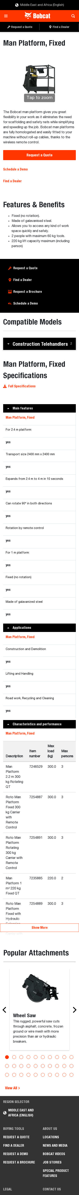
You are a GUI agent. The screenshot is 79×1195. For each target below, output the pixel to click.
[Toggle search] (72, 16)
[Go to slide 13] (21, 1066)
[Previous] (5, 1010)
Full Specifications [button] (22, 386)
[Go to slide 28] (57, 1075)
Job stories (52, 1162)
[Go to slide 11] (7, 1066)
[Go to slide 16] (43, 1066)
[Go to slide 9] (64, 1057)
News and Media (55, 1146)
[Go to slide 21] (7, 1075)
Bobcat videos (54, 1154)
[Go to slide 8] (57, 1057)
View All (11, 1088)
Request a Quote (39, 155)
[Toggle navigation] (7, 16)
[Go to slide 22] (14, 1075)
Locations (51, 1137)
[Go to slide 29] (64, 1075)
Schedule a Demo (15, 169)
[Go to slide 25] (35, 1075)
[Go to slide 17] (50, 1066)
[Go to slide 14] (28, 1066)
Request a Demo (15, 1154)
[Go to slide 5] (35, 1057)
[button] (39, 343)
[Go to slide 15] (35, 1066)
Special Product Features (56, 1173)
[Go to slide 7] (50, 1057)
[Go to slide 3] (21, 1057)
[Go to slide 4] (28, 1057)
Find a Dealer (12, 181)
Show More (40, 928)
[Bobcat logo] (38, 16)
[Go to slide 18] (57, 1066)
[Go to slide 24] (28, 1075)
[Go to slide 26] (43, 1075)
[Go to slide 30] (71, 1075)
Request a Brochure (27, 292)
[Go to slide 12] (14, 1066)
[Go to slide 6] (43, 1057)
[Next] (73, 1010)
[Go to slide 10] (71, 1057)
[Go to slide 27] (50, 1075)
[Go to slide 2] (14, 1057)
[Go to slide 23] (21, 1075)
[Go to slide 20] (71, 1066)
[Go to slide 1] (7, 1057)
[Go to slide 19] (64, 1066)
